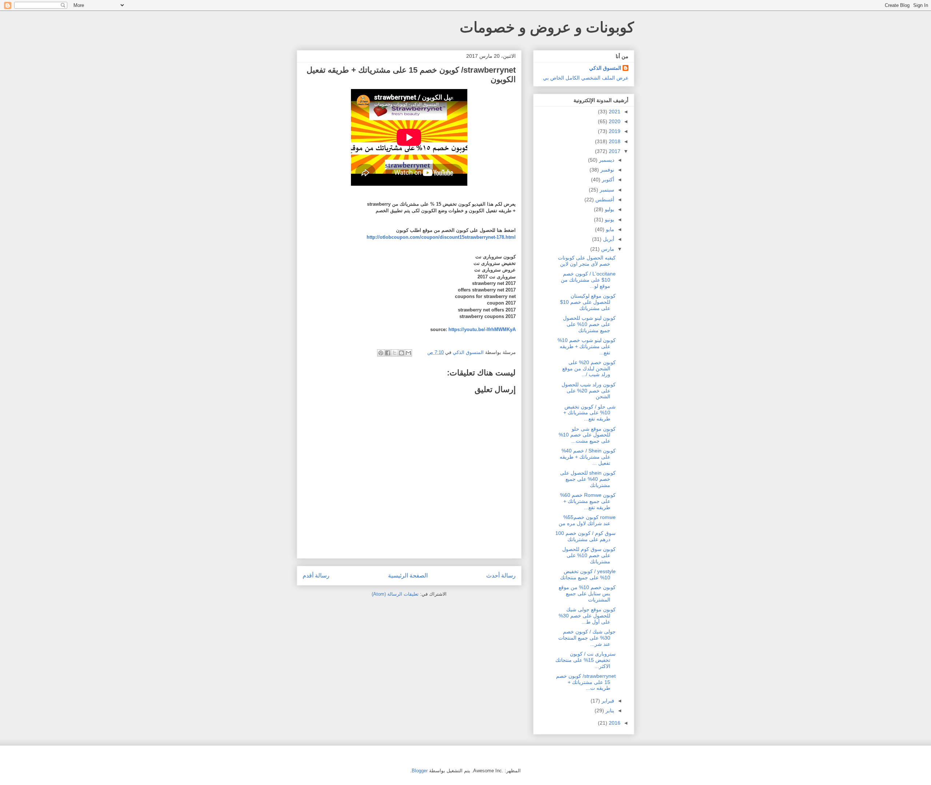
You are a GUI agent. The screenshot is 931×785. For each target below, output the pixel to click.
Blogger (420, 770)
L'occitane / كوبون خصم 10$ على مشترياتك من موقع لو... (588, 280)
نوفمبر (606, 170)
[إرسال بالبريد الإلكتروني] (408, 353)
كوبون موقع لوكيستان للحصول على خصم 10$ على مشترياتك (588, 302)
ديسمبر (606, 160)
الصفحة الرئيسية (408, 575)
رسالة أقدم (316, 575)
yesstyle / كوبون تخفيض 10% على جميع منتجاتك (588, 574)
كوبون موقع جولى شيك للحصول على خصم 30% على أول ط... (587, 616)
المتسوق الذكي (605, 68)
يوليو (608, 209)
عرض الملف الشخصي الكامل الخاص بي (585, 78)
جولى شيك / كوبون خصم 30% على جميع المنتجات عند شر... (587, 638)
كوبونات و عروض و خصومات (547, 27)
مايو (609, 229)
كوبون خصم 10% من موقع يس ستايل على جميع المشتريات (587, 593)
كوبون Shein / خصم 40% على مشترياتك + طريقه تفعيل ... (588, 457)
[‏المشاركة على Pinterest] (380, 353)
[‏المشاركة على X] (394, 353)
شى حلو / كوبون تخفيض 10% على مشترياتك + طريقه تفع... (589, 413)
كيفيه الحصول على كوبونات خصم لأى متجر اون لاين (587, 261)
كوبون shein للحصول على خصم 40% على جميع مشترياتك (588, 479)
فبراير (607, 701)
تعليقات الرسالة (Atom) (395, 594)
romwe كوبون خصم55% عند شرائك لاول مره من (587, 520)
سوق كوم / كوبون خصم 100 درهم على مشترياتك (585, 536)
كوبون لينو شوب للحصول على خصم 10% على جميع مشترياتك (589, 324)
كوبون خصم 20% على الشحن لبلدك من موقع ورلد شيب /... (589, 368)
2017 (613, 151)
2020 (613, 121)
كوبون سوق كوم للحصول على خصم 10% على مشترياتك (589, 555)
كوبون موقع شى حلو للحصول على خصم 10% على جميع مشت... (587, 435)
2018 (613, 141)
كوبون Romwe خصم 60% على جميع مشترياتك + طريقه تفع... (588, 501)
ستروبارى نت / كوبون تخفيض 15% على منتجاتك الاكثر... (585, 660)
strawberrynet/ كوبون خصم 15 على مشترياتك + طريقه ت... (586, 682)
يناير (609, 710)
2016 (613, 723)
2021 (613, 111)
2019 (613, 131)
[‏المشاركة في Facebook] (387, 353)
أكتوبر (607, 179)
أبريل (608, 239)
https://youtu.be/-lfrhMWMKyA (482, 329)
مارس (607, 249)
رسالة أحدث (501, 575)
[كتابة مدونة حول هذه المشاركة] (401, 353)
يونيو (608, 219)
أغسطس (604, 199)
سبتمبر (606, 190)
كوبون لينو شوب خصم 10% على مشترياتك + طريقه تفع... (587, 346)
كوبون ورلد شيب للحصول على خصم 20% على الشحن (589, 391)
